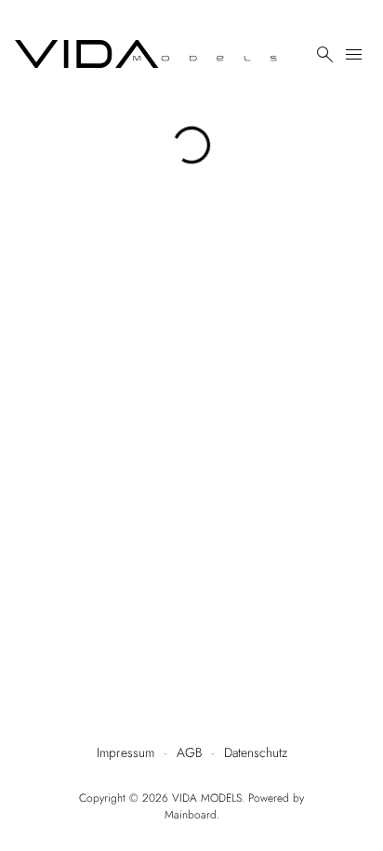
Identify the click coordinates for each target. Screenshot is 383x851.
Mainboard (191, 814)
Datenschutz (255, 752)
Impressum (125, 752)
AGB (189, 752)
